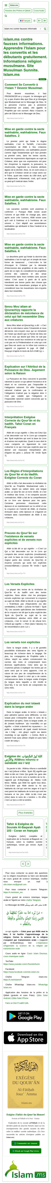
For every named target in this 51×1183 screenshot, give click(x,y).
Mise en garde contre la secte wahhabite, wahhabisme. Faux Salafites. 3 (25, 200)
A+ (45, 20)
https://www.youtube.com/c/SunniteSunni (21, 964)
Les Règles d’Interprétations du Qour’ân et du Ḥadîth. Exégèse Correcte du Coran (24, 474)
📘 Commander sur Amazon (25, 1143)
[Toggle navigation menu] (6, 5)
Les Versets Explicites (19, 584)
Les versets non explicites (22, 642)
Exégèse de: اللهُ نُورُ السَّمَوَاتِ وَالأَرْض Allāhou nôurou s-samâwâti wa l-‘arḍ (23, 760)
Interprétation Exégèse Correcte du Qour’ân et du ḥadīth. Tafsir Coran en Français (22, 422)
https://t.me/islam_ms (13, 892)
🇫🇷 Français (25, 21)
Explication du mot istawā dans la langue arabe (22, 705)
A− (39, 20)
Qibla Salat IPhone (20, 998)
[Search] (45, 29)
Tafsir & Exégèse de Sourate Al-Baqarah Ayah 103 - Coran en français (23, 827)
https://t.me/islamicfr (12, 979)
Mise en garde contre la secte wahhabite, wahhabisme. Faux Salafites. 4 (25, 248)
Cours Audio (39, 11)
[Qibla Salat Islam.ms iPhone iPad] (25, 1048)
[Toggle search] (6, 16)
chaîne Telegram (33, 900)
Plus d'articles (26, 812)
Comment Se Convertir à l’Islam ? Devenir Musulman (23, 86)
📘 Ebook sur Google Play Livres (25, 1151)
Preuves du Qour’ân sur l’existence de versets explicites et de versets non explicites (23, 538)
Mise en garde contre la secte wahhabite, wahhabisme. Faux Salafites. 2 (25, 132)
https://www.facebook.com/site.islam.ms (21, 972)
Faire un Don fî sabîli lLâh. (17, 1003)
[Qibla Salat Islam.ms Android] (25, 1025)
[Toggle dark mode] (34, 21)
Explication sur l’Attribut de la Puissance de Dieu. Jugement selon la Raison (25, 370)
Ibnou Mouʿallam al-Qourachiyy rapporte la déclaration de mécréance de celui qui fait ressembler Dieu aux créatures (24, 313)
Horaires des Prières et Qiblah (17, 11)
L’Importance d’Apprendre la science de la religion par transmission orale (25, 946)
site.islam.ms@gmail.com (14, 884)
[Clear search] (40, 28)
